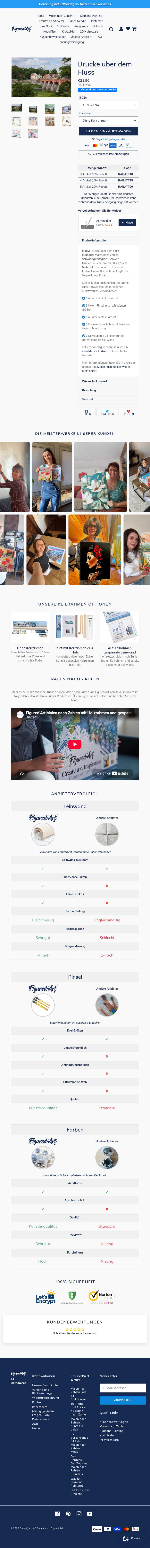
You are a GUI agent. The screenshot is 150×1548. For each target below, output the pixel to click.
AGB (35, 1423)
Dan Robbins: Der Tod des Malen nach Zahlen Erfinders (79, 1465)
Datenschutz (40, 1419)
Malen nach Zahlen (112, 1426)
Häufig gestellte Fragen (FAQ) (43, 1413)
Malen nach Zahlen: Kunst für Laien (78, 1424)
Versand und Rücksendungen (43, 1391)
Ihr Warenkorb (109, 1439)
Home (36, 1428)
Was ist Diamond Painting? (77, 1482)
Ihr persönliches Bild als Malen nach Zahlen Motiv (79, 1442)
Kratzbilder (107, 1435)
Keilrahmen (86, 113)
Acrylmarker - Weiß (106, 221)
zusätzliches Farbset (95, 351)
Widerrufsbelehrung (45, 1397)
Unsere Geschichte (45, 1385)
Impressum (39, 1406)
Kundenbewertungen (114, 1421)
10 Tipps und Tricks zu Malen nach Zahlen (79, 1409)
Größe (83, 97)
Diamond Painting (112, 1430)
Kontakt (37, 1402)
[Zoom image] (41, 77)
